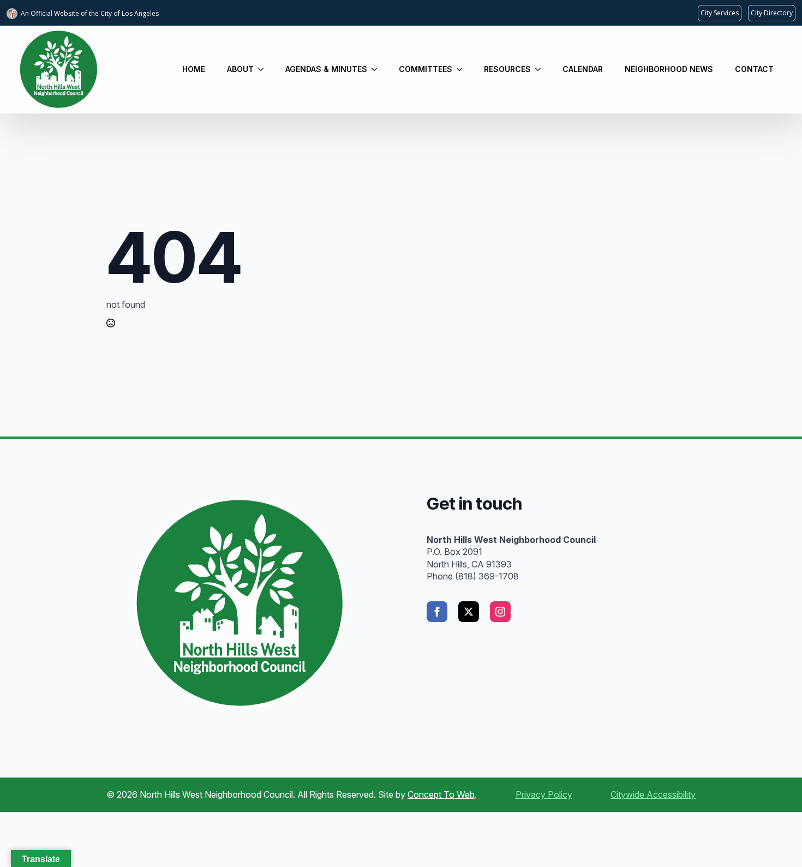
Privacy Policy (544, 794)
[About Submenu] (264, 69)
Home (193, 69)
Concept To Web (441, 794)
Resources (507, 69)
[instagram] (500, 611)
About (240, 69)
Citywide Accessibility (653, 794)
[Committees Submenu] (462, 69)
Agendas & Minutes (326, 69)
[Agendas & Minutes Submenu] (377, 69)
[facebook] (437, 611)
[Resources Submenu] (541, 69)
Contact (754, 69)
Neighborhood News (669, 69)
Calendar (582, 69)
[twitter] (468, 611)
